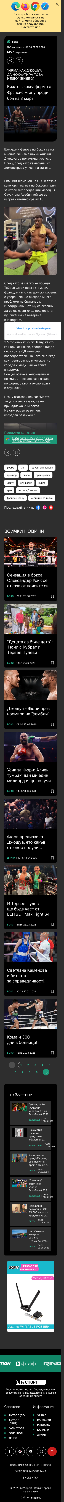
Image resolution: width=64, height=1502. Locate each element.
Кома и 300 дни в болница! (22, 1040)
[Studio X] (35, 1497)
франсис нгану (15, 498)
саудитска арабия (42, 467)
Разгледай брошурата (29, 1268)
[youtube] (30, 1451)
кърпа (42, 482)
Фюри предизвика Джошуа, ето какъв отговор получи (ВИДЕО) (26, 842)
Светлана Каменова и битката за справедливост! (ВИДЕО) (27, 976)
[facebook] (9, 1451)
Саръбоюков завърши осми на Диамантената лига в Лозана (37, 1236)
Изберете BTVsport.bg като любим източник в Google (32, 439)
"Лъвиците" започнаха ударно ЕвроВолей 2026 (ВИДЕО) (39, 1185)
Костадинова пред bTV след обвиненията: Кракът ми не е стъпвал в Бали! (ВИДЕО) (38, 1160)
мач (23, 467)
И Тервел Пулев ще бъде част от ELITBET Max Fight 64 (28, 909)
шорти (10, 482)
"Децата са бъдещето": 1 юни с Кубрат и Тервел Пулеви (30, 647)
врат (9, 490)
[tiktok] (20, 1451)
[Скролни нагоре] (52, 1451)
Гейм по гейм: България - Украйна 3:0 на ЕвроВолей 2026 (39, 1109)
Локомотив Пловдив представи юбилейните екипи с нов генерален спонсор (36, 1134)
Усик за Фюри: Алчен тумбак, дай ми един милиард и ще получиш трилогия (30, 775)
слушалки (26, 482)
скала (26, 475)
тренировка (43, 475)
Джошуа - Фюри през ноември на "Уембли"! (28, 711)
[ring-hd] (46, 1363)
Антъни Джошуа (28, 490)
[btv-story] (20, 1363)
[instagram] (41, 1451)
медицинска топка (42, 498)
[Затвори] (57, 4)
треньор (12, 475)
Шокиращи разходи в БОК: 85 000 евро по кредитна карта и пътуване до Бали (38, 1210)
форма (10, 467)
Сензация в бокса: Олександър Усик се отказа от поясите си (28, 580)
